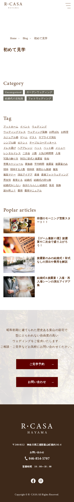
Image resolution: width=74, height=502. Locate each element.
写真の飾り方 (10, 158)
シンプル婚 (9, 142)
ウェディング (39, 126)
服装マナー (9, 174)
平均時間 (39, 164)
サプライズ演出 (47, 137)
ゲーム (24, 137)
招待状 (30, 169)
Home (13, 38)
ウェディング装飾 (37, 132)
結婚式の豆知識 (14, 98)
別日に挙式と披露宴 (31, 158)
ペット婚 (49, 148)
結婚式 (28, 179)
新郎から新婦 (43, 169)
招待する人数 (17, 169)
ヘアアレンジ (25, 148)
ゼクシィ (23, 142)
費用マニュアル (33, 190)
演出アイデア (25, 174)
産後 (36, 174)
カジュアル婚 (10, 137)
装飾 (58, 185)
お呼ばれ (54, 132)
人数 (34, 153)
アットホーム (10, 126)
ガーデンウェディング (39, 92)
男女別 (7, 179)
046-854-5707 (39, 458)
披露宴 (50, 164)
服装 (55, 169)
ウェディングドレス (14, 132)
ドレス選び (9, 148)
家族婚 (28, 164)
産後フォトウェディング (54, 174)
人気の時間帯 (46, 153)
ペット (38, 148)
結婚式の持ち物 (42, 179)
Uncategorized (13, 92)
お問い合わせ (37, 381)
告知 (46, 158)
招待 (5, 169)
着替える (18, 179)
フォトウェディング (39, 98)
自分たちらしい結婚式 (35, 185)
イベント (25, 126)
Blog (25, 38)
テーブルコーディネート (43, 142)
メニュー (60, 148)
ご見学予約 (37, 364)
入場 (57, 153)
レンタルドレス (12, 153)
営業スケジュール (13, 164)
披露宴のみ (61, 164)
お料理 (64, 132)
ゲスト (33, 137)
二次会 (26, 153)
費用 (20, 190)
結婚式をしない (12, 185)
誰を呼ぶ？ (9, 190)
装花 (51, 185)
